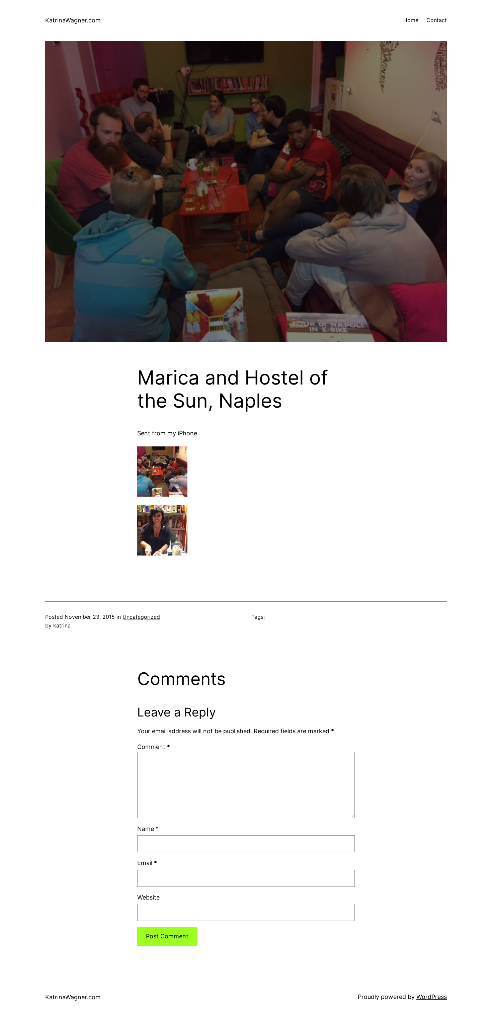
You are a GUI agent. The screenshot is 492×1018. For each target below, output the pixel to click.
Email (147, 862)
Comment (153, 746)
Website (148, 897)
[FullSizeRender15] (162, 553)
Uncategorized (141, 616)
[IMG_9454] (162, 494)
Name (148, 828)
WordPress (431, 996)
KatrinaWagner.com (73, 20)
